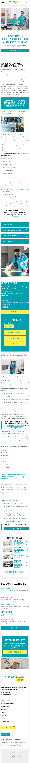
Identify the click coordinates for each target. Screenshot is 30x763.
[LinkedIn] (6, 727)
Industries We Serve (6, 700)
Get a (14, 312)
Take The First (14, 652)
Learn (14, 628)
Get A (14, 51)
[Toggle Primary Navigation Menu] (3, 2)
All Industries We (14, 572)
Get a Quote (4, 715)
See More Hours (4, 296)
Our (14, 338)
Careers (3, 712)
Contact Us (4, 718)
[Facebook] (2, 727)
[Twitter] (14, 727)
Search (7, 734)
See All (5, 306)
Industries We (14, 333)
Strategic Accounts (5, 706)
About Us (3, 709)
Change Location (5, 721)
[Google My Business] (10, 727)
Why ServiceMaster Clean (7, 703)
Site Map (14, 754)
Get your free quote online (15, 426)
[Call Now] (27, 2)
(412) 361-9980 (17, 104)
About (14, 344)
